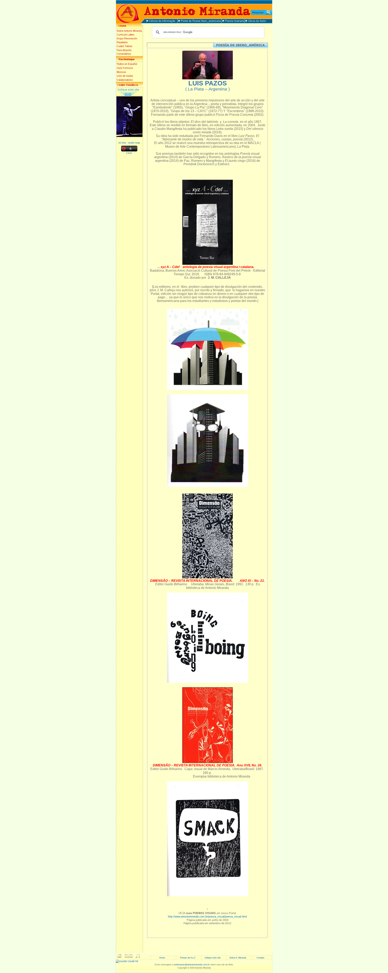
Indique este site (213, 957)
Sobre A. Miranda (237, 957)
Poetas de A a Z (187, 957)
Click (129, 153)
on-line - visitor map (129, 142)
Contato (260, 957)
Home (162, 957)
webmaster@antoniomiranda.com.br (192, 964)
